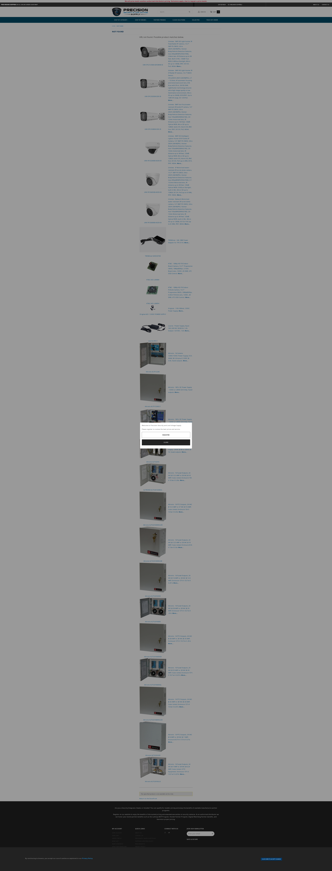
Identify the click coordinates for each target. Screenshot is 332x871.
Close (166, 442)
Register (166, 435)
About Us (316, 4)
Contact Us (325, 4)
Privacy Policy (87, 858)
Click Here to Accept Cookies (271, 859)
